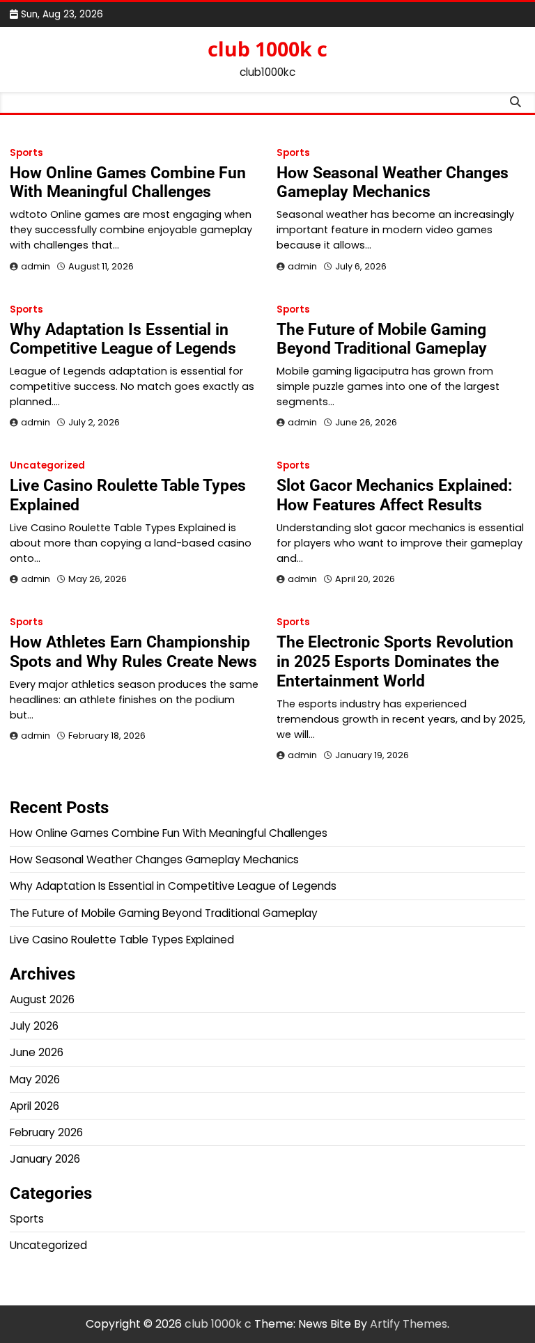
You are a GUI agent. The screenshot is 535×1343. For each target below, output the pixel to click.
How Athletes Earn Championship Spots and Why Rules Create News (133, 651)
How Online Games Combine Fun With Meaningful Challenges (128, 182)
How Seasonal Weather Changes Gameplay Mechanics (393, 182)
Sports (26, 152)
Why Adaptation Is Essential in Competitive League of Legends (123, 339)
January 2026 (45, 1159)
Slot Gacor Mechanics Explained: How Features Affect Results (394, 495)
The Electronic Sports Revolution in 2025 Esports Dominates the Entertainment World (395, 661)
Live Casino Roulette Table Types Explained (128, 495)
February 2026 (46, 1132)
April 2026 (34, 1106)
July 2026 (34, 1026)
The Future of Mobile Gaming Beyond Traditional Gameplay (382, 339)
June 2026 (36, 1052)
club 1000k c (267, 49)
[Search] (514, 102)
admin (35, 266)
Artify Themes (408, 1324)
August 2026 (42, 999)
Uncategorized (47, 465)
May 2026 (35, 1079)
